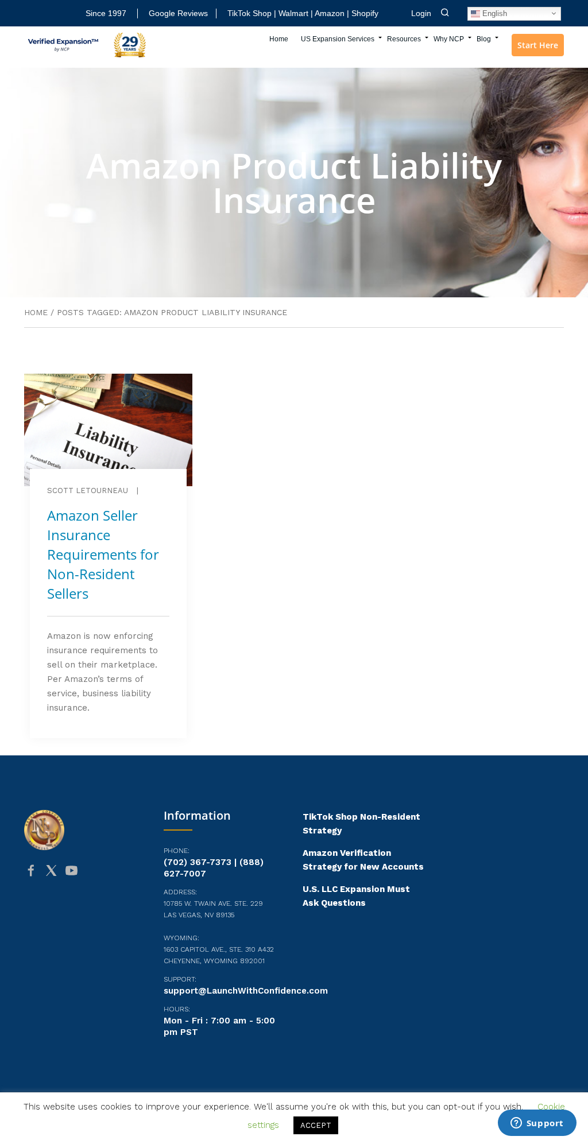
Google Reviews (178, 13)
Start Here (537, 45)
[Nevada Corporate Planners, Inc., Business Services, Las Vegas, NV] (81, 915)
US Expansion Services (337, 39)
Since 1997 (106, 13)
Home (278, 39)
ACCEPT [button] (315, 1125)
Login (421, 13)
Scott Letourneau (87, 490)
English (493, 13)
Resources (404, 39)
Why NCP (449, 39)
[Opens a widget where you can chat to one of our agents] (537, 1124)
